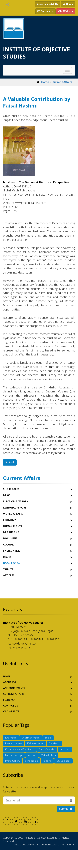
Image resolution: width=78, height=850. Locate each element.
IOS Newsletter (35, 743)
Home (6, 676)
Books (48, 737)
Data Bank (54, 743)
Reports (47, 760)
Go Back (10, 462)
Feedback (9, 699)
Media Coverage (14, 755)
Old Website (11, 711)
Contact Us (10, 705)
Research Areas (13, 743)
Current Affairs (13, 693)
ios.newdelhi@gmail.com (23, 643)
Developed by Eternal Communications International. (44, 844)
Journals (32, 755)
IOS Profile (11, 737)
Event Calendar (47, 749)
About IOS (9, 682)
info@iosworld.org (19, 648)
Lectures (65, 749)
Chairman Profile (31, 737)
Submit (63, 808)
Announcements (14, 688)
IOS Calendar (63, 760)
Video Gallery (48, 755)
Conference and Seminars (19, 749)
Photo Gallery (12, 760)
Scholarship (31, 760)
